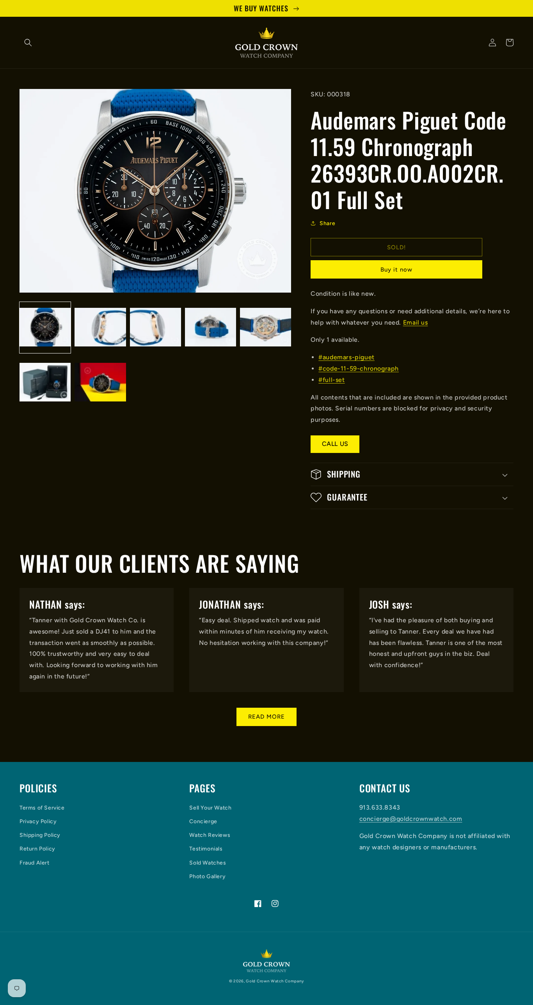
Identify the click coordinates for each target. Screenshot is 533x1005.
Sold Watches (207, 862)
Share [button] (327, 223)
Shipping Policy (40, 835)
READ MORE (266, 716)
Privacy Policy (38, 821)
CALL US (335, 443)
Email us (415, 322)
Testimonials (205, 848)
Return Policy (37, 848)
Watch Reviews (209, 835)
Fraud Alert (35, 862)
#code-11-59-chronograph (358, 368)
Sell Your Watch (210, 807)
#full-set (331, 380)
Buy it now (396, 269)
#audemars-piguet (346, 357)
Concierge (203, 821)
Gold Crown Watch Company (275, 981)
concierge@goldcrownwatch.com (410, 818)
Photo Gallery (207, 876)
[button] (28, 42)
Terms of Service (42, 807)
